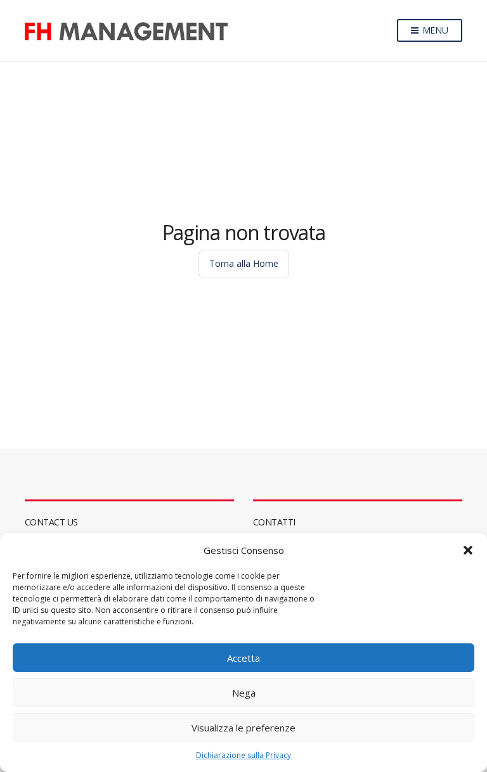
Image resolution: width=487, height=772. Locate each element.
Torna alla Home (243, 263)
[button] (468, 550)
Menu (434, 30)
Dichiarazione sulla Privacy (243, 755)
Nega (244, 692)
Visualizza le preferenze (243, 727)
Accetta (243, 658)
